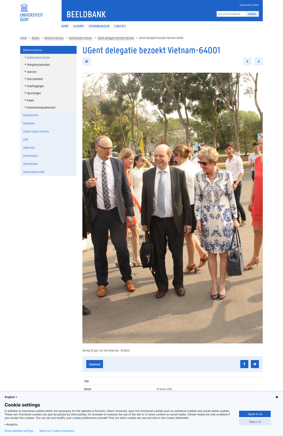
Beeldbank (86, 14)
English (10, 397)
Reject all (255, 421)
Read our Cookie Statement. (57, 430)
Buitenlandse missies (80, 38)
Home (23, 38)
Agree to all (255, 414)
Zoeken (252, 14)
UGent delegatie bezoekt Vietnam (116, 38)
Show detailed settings (19, 430)
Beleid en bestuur (54, 38)
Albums (36, 38)
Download (94, 364)
